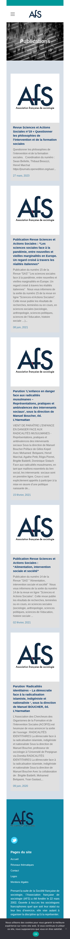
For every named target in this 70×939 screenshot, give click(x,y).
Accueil (14, 859)
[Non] (66, 928)
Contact (15, 870)
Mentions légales (19, 882)
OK (35, 934)
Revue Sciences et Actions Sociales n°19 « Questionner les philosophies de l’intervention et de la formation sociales (35, 135)
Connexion (36, 8)
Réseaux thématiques (22, 864)
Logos (14, 876)
